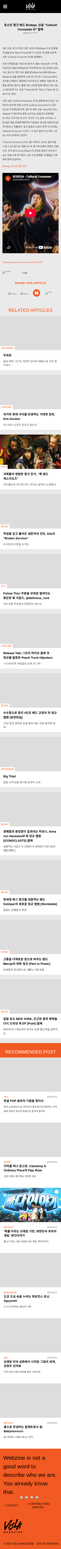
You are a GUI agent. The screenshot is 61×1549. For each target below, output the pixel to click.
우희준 (7, 355)
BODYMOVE (10, 1292)
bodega (7, 262)
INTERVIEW (7, 348)
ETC (3, 586)
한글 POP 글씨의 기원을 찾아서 (24, 1101)
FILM (4, 466)
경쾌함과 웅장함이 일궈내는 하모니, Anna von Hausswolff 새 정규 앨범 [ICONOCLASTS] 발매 (29, 836)
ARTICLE (8, 1227)
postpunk (26, 262)
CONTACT (12, 1505)
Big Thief (9, 776)
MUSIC (25, 33)
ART (6, 1097)
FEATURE (6, 407)
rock (33, 262)
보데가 (39, 262)
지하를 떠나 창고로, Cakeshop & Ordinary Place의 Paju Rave (25, 1168)
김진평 (24, 273)
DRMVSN (53, 1543)
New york (16, 262)
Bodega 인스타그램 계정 (14, 166)
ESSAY (7, 1162)
